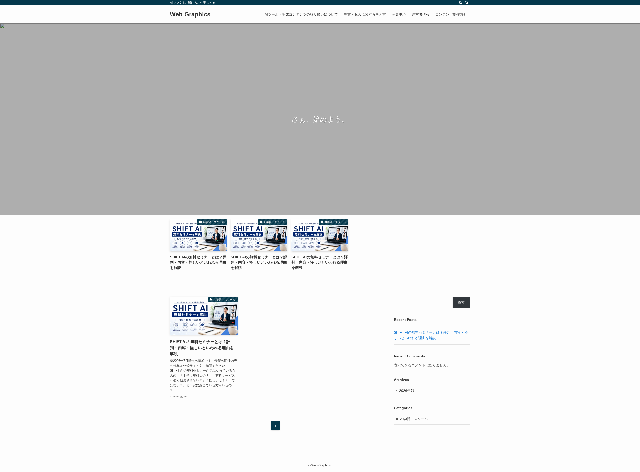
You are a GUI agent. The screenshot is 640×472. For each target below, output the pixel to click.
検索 (461, 302)
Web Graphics (190, 15)
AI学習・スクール (414, 419)
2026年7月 (407, 391)
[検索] (467, 3)
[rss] (460, 3)
